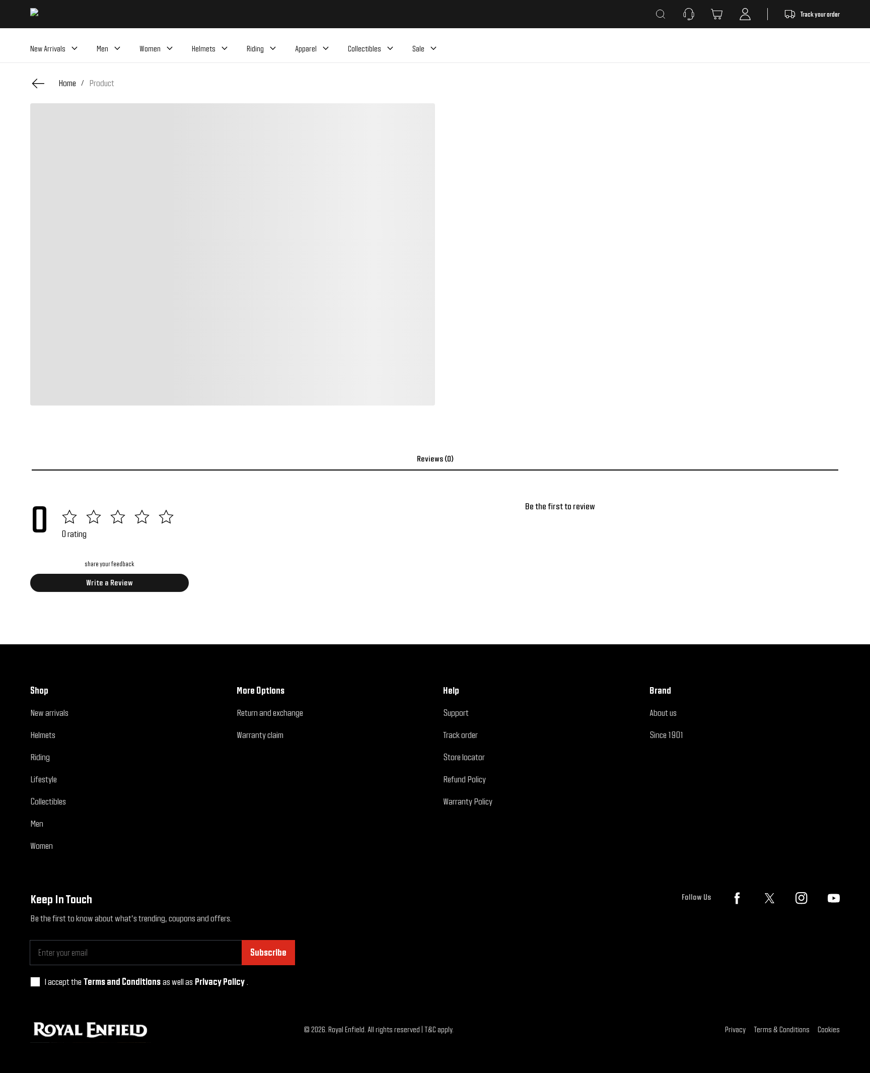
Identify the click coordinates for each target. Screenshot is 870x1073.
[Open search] (661, 14)
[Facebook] (737, 898)
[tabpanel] (435, 550)
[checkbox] (35, 982)
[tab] (435, 459)
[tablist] (435, 459)
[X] (769, 898)
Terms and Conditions (122, 981)
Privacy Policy (220, 981)
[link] (101, 83)
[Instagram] (801, 898)
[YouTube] (834, 898)
